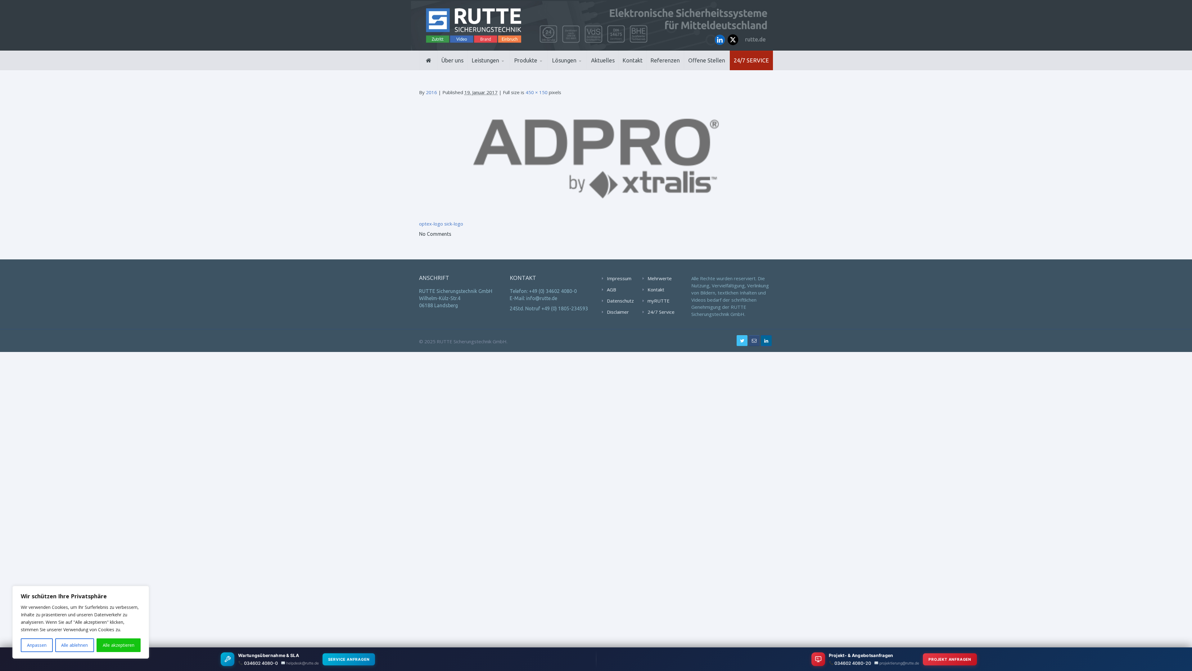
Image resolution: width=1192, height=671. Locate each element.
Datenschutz (620, 301)
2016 (431, 92)
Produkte (525, 60)
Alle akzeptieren (118, 645)
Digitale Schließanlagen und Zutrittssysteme (545, 69)
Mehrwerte (660, 278)
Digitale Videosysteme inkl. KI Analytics (543, 68)
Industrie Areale (571, 69)
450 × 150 (537, 92)
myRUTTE (659, 301)
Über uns (452, 60)
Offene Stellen (706, 60)
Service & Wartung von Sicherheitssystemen (500, 67)
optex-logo (431, 224)
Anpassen (37, 645)
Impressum (619, 278)
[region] (80, 622)
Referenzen (665, 60)
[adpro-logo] (596, 157)
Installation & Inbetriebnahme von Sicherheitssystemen (501, 68)
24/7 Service (751, 60)
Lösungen (564, 60)
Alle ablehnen (74, 645)
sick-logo (453, 224)
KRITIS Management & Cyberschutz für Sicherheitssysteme (498, 66)
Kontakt (632, 60)
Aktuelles (603, 60)
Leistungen (485, 60)
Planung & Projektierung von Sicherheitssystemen (499, 69)
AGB (611, 289)
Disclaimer (618, 312)
